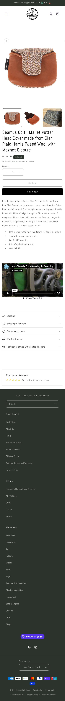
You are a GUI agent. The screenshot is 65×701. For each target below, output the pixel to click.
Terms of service (18, 694)
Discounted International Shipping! (21, 489)
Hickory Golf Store (23, 690)
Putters (9, 556)
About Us (10, 429)
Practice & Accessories (16, 583)
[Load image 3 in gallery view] (52, 117)
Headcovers (11, 597)
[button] (6, 14)
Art (7, 549)
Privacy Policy (12, 470)
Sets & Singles (12, 603)
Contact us (10, 422)
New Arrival (11, 542)
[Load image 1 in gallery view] (12, 117)
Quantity (5, 166)
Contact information (48, 694)
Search (9, 516)
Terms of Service (13, 449)
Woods (9, 562)
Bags (8, 576)
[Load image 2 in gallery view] (32, 117)
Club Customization (14, 590)
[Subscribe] (55, 404)
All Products (11, 495)
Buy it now (32, 191)
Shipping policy (32, 694)
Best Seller (11, 535)
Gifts (8, 502)
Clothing (9, 610)
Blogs (8, 624)
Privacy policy (50, 690)
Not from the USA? (14, 442)
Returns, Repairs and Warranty (19, 463)
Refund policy (38, 690)
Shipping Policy (12, 456)
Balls (8, 569)
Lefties (9, 509)
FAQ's (8, 435)
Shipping (15, 161)
